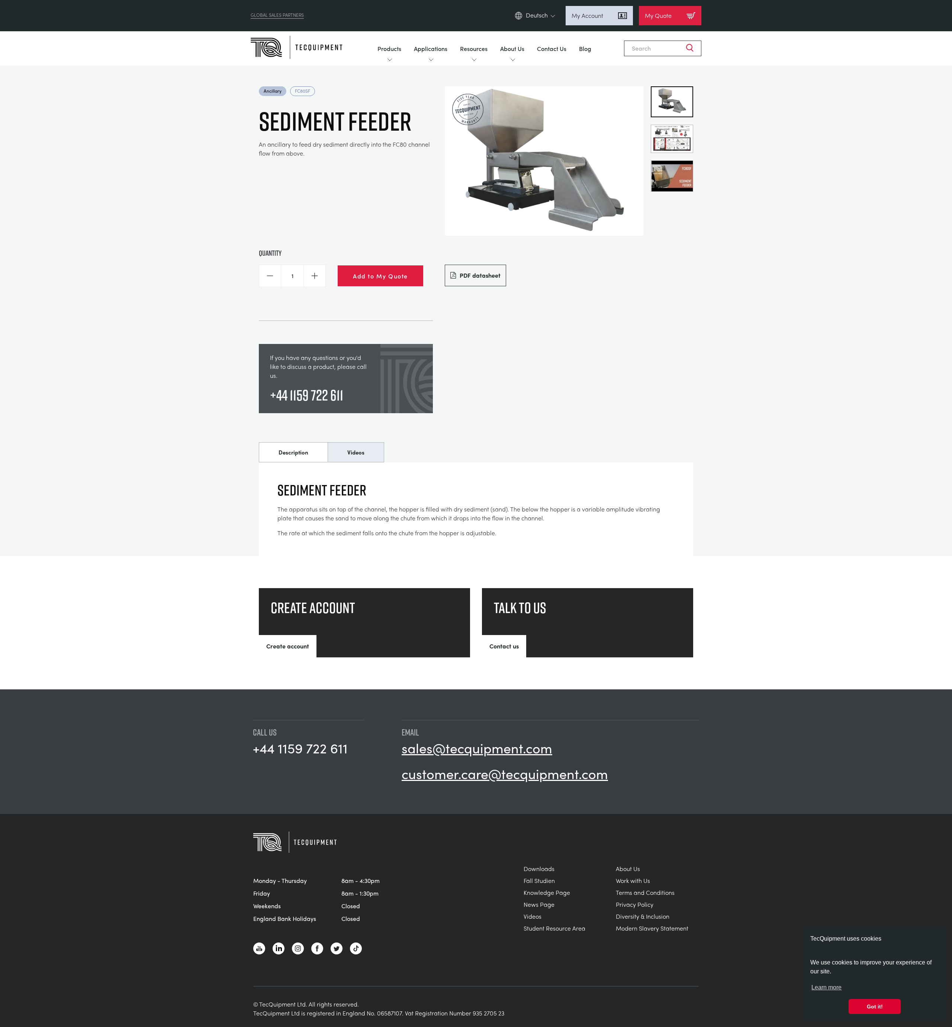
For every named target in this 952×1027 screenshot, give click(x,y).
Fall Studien (539, 880)
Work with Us (633, 880)
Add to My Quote (380, 276)
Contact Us (551, 48)
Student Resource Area (554, 928)
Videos (355, 452)
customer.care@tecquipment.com (505, 773)
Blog (585, 48)
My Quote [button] (658, 15)
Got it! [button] (875, 1007)
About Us (512, 48)
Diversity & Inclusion (642, 916)
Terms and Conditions (645, 892)
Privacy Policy (634, 904)
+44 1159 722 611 (306, 395)
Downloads (539, 868)
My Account (587, 15)
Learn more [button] (826, 987)
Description (293, 452)
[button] (270, 276)
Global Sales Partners (277, 16)
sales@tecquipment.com (477, 748)
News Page (539, 904)
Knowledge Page (547, 892)
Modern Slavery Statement (652, 928)
